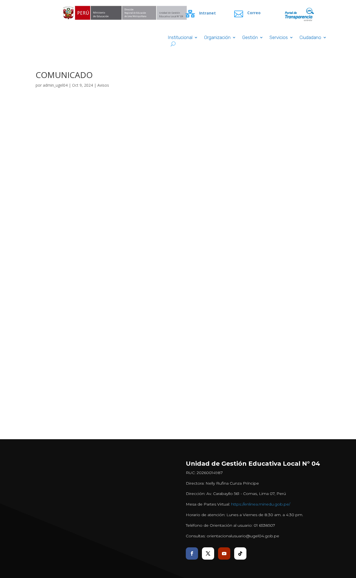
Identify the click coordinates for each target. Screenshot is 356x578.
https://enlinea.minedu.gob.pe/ (260, 504)
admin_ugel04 (55, 85)
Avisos (103, 85)
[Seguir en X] (208, 553)
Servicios (279, 37)
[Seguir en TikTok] (240, 553)
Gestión (250, 37)
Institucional (180, 37)
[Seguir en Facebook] (192, 553)
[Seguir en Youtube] (224, 553)
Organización (217, 37)
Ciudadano (310, 37)
